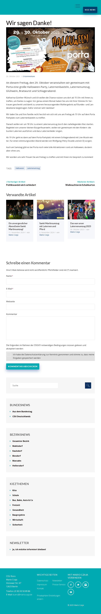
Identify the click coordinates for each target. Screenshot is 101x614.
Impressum (42, 584)
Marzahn (16, 460)
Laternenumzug (33, 168)
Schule (15, 495)
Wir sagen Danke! (29, 22)
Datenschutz (42, 580)
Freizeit (16, 505)
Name (9, 276)
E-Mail (9, 288)
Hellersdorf (18, 465)
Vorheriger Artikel (16, 182)
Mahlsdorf (17, 446)
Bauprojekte (18, 515)
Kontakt (40, 588)
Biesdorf (16, 455)
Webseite (10, 301)
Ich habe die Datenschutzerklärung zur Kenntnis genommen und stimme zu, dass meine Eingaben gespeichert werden (53, 356)
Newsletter (57, 580)
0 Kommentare (29, 76)
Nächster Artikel (85, 182)
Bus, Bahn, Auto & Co (22, 500)
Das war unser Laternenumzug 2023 (80, 225)
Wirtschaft (17, 519)
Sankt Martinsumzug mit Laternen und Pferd (49, 226)
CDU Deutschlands (21, 416)
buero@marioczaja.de (22, 594)
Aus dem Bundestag (22, 411)
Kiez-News (90, 10)
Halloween (20, 168)
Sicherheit (17, 524)
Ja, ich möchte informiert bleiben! (29, 549)
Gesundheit (18, 510)
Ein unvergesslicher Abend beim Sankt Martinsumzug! (18, 226)
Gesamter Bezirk (20, 441)
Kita (14, 490)
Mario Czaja (13, 235)
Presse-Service (58, 584)
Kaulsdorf (17, 451)
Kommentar (11, 314)
